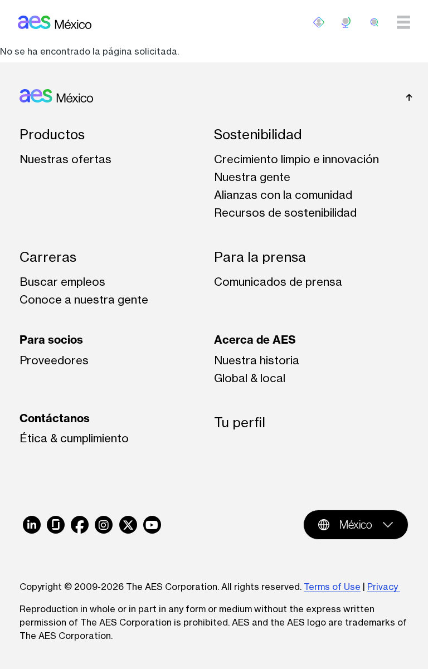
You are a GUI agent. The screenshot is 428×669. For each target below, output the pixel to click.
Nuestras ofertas (65, 159)
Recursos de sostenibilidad (285, 212)
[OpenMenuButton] (318, 22)
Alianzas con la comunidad (283, 195)
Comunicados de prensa (278, 282)
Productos (52, 134)
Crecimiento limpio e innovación (296, 159)
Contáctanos (55, 418)
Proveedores (54, 360)
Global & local (249, 378)
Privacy (383, 586)
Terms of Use (332, 586)
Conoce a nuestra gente (84, 299)
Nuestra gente (252, 177)
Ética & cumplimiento (74, 438)
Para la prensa (260, 257)
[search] (374, 22)
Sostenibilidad (258, 134)
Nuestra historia (256, 360)
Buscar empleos (62, 282)
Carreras (48, 257)
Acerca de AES (255, 339)
